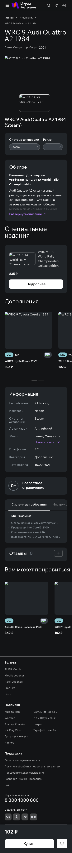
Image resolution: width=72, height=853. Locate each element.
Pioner (8, 694)
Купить (29, 843)
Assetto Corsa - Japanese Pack (23, 626)
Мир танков (12, 711)
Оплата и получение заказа (22, 760)
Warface (10, 718)
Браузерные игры (16, 736)
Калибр (9, 742)
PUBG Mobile (13, 669)
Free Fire (10, 688)
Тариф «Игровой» (44, 730)
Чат (7, 785)
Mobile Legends (15, 675)
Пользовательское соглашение (25, 772)
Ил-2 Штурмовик (44, 718)
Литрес (38, 724)
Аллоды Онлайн (15, 724)
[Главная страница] (24, 5)
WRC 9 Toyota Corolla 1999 (21, 361)
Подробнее (36, 284)
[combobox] (24, 146)
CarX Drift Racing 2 (45, 711)
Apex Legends (14, 681)
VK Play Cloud (13, 730)
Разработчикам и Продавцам (23, 779)
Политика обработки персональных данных (32, 766)
